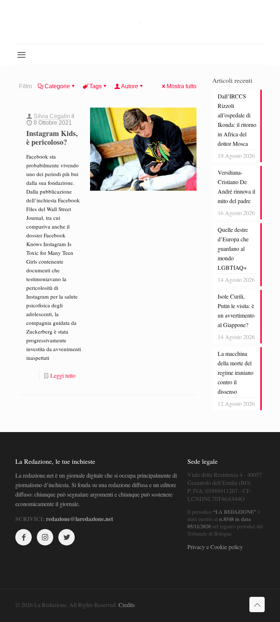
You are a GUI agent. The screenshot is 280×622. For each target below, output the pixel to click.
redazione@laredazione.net (79, 518)
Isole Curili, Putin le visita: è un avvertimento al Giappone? (236, 310)
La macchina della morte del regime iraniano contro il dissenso (235, 372)
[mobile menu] (21, 54)
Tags (95, 86)
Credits (126, 605)
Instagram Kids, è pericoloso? (52, 137)
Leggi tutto (62, 375)
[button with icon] (23, 537)
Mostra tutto (182, 86)
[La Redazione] (140, 22)
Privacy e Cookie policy (215, 547)
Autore (129, 86)
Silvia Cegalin (52, 116)
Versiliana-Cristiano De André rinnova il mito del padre (236, 186)
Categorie (57, 86)
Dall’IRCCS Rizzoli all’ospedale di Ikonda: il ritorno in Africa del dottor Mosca (237, 119)
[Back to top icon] (257, 604)
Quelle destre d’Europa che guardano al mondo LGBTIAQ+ (233, 248)
